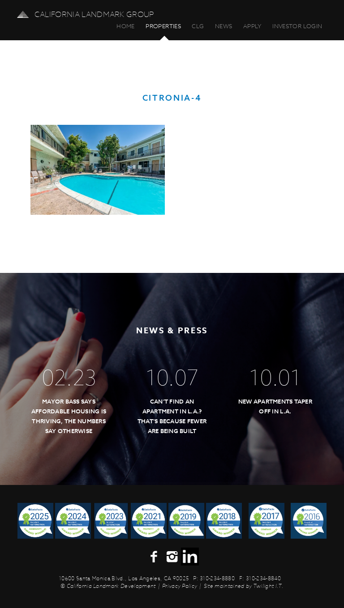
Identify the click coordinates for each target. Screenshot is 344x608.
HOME (125, 26)
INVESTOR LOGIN (297, 26)
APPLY (252, 26)
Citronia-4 (172, 98)
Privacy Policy (179, 586)
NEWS (223, 26)
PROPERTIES (163, 26)
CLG (198, 26)
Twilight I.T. (268, 586)
